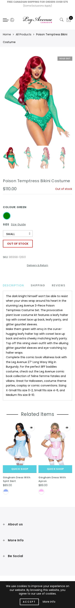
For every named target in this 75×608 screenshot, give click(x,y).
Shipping (38, 285)
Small (10, 234)
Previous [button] (10, 102)
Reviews (58, 285)
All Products (23, 34)
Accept (29, 601)
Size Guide (18, 224)
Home (7, 34)
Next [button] (60, 102)
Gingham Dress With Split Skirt (16, 479)
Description (13, 285)
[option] (37, 100)
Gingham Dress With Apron (52, 479)
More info (49, 602)
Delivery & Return (37, 265)
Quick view (31, 427)
